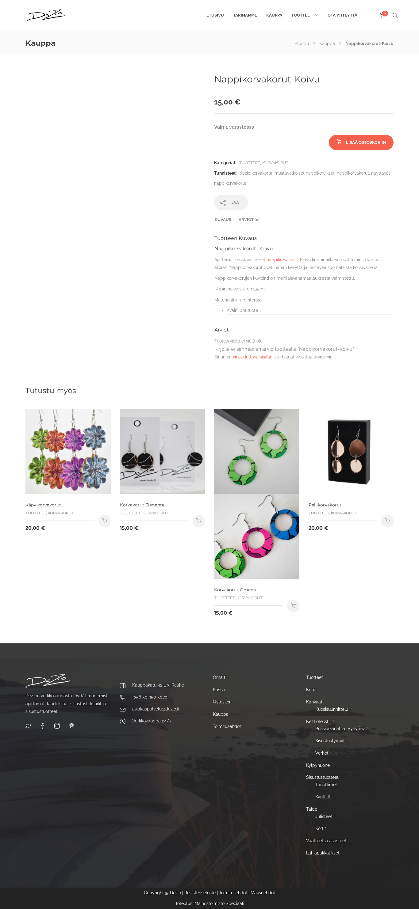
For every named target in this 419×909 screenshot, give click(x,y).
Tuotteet (301, 15)
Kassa (219, 689)
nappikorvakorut (353, 173)
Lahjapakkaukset (323, 852)
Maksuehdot (263, 892)
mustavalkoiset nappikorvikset (305, 173)
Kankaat (314, 701)
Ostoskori (222, 701)
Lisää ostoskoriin (366, 142)
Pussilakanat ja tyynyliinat (341, 728)
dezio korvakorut (256, 173)
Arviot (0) (249, 219)
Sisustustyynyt (330, 740)
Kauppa (274, 15)
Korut (311, 689)
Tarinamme (245, 15)
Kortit (320, 828)
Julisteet (323, 816)
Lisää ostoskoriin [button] (293, 606)
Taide (311, 809)
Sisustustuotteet (322, 777)
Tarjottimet (326, 784)
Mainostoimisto (209, 903)
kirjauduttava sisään (252, 356)
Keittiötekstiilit (320, 721)
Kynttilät (323, 796)
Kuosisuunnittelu (331, 709)
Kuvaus (223, 219)
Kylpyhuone (318, 765)
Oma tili (221, 677)
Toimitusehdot (227, 726)
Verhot (322, 753)
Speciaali (235, 903)
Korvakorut (275, 163)
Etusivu (215, 15)
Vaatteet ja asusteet (326, 840)
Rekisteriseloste (200, 892)
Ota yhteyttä (342, 15)
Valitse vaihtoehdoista (104, 521)
